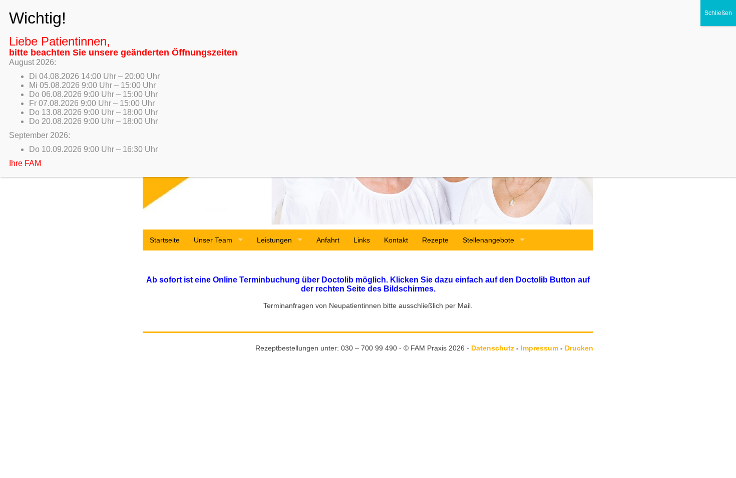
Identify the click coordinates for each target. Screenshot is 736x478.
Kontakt (396, 240)
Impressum (539, 348)
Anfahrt (327, 240)
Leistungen (274, 240)
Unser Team (213, 240)
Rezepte (435, 240)
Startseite (165, 240)
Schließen (718, 13)
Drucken (579, 348)
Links (361, 240)
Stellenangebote (488, 240)
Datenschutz (492, 348)
